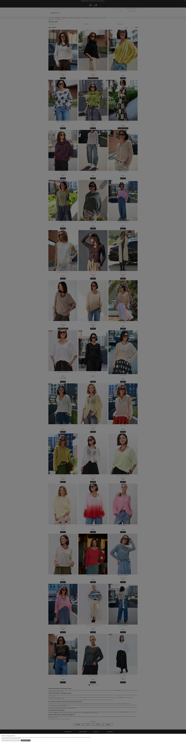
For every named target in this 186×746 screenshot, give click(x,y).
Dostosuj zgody (17, 740)
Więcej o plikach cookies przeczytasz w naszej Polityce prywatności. (11, 738)
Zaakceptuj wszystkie (26, 740)
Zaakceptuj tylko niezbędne (7, 740)
